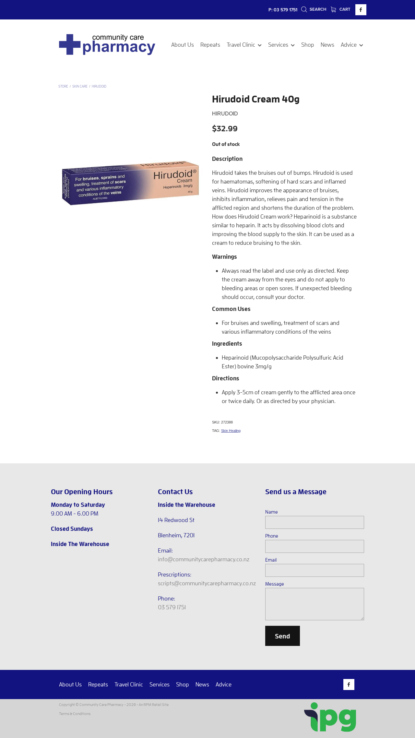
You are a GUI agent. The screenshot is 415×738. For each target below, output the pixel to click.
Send (282, 636)
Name (271, 511)
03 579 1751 (172, 607)
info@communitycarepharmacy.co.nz (203, 559)
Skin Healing (231, 431)
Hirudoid (99, 86)
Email (271, 559)
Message (274, 583)
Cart (344, 9)
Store (63, 86)
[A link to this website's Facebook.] (360, 9)
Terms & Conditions (74, 713)
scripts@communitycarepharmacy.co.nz (207, 583)
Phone (271, 535)
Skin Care (80, 86)
